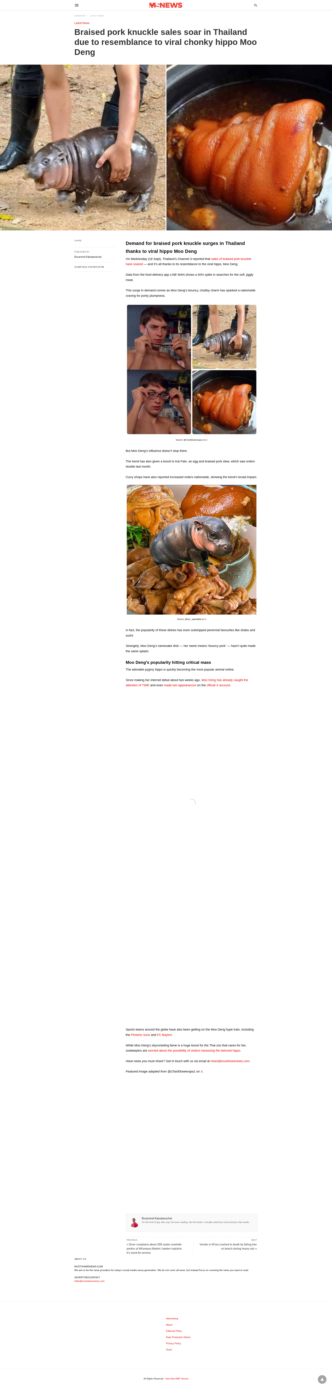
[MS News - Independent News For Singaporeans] (165, 5)
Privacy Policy (173, 1343)
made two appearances (180, 685)
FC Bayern (164, 1035)
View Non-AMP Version (176, 1378)
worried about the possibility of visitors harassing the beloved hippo (194, 1050)
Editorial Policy (174, 1331)
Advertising (172, 1318)
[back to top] (322, 1379)
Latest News (97, 16)
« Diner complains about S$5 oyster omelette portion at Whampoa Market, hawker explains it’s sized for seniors (154, 1248)
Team (169, 1349)
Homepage (80, 16)
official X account (218, 685)
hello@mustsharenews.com (89, 1281)
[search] (256, 5)
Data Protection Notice (178, 1337)
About (169, 1324)
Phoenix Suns (140, 1035)
